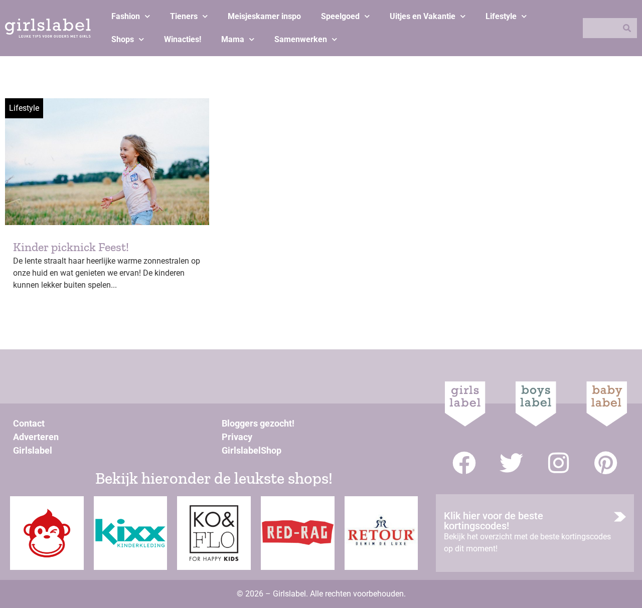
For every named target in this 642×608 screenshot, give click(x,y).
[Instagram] (558, 463)
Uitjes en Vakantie (422, 16)
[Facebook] (464, 463)
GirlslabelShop (251, 450)
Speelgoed (340, 16)
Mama (232, 39)
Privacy (237, 437)
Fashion (125, 16)
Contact (29, 423)
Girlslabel (32, 450)
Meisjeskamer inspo (264, 16)
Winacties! (182, 39)
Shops (122, 39)
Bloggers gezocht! (258, 423)
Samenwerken (300, 39)
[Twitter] (511, 463)
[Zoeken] (627, 28)
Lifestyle (501, 16)
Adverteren (36, 437)
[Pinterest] (605, 463)
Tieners (184, 16)
